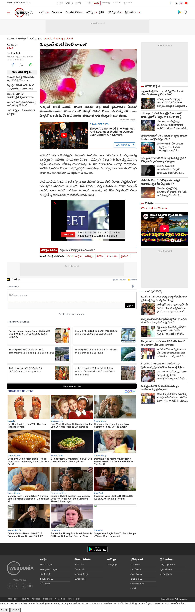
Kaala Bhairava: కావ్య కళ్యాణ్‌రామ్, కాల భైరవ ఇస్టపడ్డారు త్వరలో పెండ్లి (164, 298)
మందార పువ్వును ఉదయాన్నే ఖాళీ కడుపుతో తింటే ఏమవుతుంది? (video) (21, 104)
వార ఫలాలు (135, 569)
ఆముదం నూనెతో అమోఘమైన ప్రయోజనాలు (20, 95)
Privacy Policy (74, 599)
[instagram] (181, 3)
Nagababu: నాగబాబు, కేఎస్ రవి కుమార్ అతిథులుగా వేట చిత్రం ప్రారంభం (163, 343)
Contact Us (60, 599)
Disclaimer (47, 599)
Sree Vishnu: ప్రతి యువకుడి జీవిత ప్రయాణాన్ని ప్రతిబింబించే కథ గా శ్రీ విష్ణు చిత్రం (161, 365)
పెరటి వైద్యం (35, 39)
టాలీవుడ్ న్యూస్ (81, 574)
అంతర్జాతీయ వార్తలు (48, 569)
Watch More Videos (154, 209)
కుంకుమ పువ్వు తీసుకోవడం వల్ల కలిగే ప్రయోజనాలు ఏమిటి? (20, 79)
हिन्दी (60, 3)
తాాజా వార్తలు (152, 86)
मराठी (88, 3)
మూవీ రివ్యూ (80, 579)
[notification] (185, 12)
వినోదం (100, 256)
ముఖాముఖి (80, 569)
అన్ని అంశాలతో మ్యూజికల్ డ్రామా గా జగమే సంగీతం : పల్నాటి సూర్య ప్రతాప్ (164, 321)
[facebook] (171, 3)
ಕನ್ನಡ (117, 3)
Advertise (36, 599)
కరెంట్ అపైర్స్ (45, 574)
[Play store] (179, 12)
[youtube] (186, 3)
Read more (68, 234)
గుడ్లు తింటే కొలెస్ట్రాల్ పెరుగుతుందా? (77, 250)
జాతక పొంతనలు (137, 583)
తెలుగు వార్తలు (75, 256)
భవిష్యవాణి (113, 12)
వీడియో (149, 203)
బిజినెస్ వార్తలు (46, 579)
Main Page (12, 599)
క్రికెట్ (101, 12)
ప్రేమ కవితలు (166, 569)
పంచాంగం (57, 12)
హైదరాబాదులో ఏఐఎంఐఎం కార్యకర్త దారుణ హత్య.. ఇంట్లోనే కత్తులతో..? (164, 137)
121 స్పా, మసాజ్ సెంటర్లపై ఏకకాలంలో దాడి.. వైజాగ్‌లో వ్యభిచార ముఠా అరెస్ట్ (161, 115)
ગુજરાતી (128, 3)
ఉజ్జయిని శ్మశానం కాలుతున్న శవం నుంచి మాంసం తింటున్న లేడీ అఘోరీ (162, 93)
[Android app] (97, 549)
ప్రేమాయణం (131, 12)
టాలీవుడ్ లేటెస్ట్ (153, 292)
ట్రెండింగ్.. (125, 256)
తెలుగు (96, 3)
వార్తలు (42, 12)
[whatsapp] (30, 64)
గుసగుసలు (79, 564)
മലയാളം (106, 3)
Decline (15, 609)
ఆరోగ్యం (90, 12)
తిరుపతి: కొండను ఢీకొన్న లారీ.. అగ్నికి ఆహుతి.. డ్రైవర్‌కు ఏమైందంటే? (160, 182)
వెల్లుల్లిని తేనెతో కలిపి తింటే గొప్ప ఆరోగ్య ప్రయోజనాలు (20, 87)
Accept (4, 609)
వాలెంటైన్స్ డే (166, 574)
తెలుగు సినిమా (73, 12)
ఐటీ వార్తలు (45, 583)
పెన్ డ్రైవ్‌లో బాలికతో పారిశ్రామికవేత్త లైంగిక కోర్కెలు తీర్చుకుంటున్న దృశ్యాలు (163, 160)
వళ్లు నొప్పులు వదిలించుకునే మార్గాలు (21, 112)
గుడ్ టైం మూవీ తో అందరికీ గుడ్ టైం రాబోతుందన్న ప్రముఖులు (160, 388)
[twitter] (176, 3)
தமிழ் (79, 3)
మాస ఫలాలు (136, 574)
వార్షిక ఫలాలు (136, 579)
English (69, 3)
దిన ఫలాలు (135, 564)
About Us (25, 599)
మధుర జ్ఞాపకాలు (167, 564)
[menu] (10, 12)
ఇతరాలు (11, 39)
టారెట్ (133, 588)
